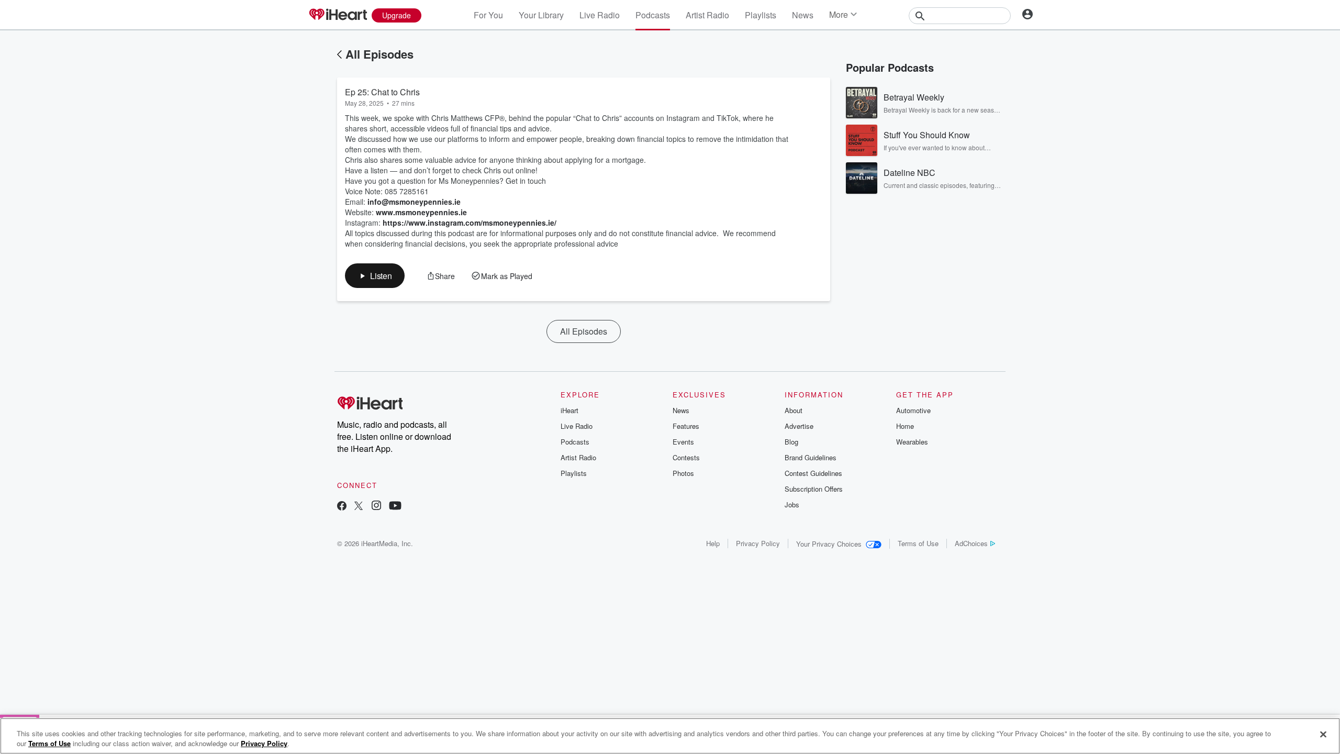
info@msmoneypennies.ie (414, 201)
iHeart (569, 410)
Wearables (912, 442)
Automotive (913, 410)
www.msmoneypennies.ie (421, 212)
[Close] (1323, 734)
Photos (683, 473)
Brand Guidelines (810, 457)
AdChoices (971, 543)
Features (686, 426)
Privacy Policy (758, 543)
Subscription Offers (814, 489)
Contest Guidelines (813, 473)
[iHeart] (337, 15)
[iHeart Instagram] (376, 507)
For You (488, 15)
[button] (375, 275)
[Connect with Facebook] (342, 507)
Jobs (792, 504)
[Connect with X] (358, 507)
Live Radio (599, 15)
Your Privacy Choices (829, 544)
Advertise (799, 426)
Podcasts (652, 15)
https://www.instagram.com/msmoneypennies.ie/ (469, 222)
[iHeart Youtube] (395, 507)
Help (713, 543)
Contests (686, 457)
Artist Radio (707, 15)
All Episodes (379, 54)
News (802, 15)
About (793, 410)
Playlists (760, 15)
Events (683, 442)
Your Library (541, 15)
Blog (791, 442)
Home (905, 426)
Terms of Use (918, 543)
